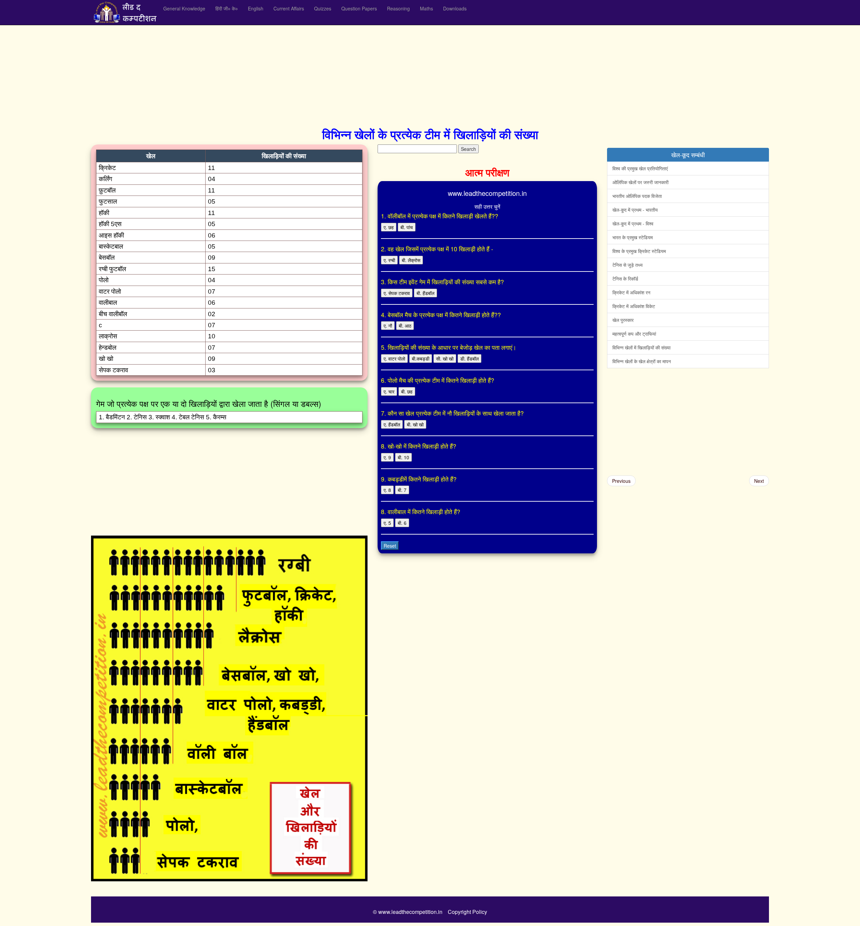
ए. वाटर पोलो (394, 358)
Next (759, 480)
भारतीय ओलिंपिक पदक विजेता (637, 196)
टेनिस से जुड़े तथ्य (627, 264)
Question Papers (359, 8)
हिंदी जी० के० (226, 8)
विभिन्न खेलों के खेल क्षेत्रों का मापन (641, 361)
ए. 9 (387, 457)
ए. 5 (387, 522)
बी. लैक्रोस (411, 260)
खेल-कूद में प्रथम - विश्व (632, 223)
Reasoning (398, 8)
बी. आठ (405, 325)
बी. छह (407, 391)
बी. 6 (402, 522)
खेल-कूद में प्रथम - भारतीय (635, 209)
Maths (426, 8)
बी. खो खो (415, 424)
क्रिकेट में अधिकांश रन (631, 292)
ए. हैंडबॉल (392, 424)
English (255, 8)
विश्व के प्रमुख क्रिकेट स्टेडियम (639, 251)
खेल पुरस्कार (623, 320)
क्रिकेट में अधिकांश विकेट (633, 306)
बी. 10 (403, 457)
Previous (621, 480)
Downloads (455, 8)
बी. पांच (406, 227)
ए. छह (389, 227)
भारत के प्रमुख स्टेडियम (632, 237)
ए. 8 (387, 490)
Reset (390, 545)
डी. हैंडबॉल (469, 358)
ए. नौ (388, 325)
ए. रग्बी (389, 260)
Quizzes (322, 8)
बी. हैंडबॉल (425, 293)
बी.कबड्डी (420, 358)
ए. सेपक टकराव (397, 293)
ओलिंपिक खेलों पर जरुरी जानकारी (640, 182)
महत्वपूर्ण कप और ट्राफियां (634, 333)
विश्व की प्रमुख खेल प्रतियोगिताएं (640, 168)
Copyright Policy (467, 912)
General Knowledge (184, 8)
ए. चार (389, 391)
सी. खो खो (445, 358)
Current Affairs (288, 8)
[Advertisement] (292, 74)
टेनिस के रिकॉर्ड (625, 278)
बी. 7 (402, 490)
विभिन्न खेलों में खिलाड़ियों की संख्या (641, 347)
